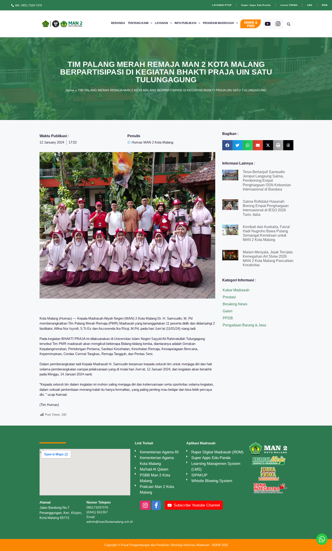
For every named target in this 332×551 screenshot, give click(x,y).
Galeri (227, 311)
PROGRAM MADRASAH (218, 23)
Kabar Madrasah (236, 290)
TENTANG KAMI (138, 23)
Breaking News (235, 304)
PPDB (228, 318)
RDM (324, 5)
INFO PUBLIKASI (185, 23)
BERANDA (118, 23)
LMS (310, 5)
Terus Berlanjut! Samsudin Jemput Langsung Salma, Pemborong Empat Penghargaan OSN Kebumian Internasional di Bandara (267, 180)
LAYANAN (161, 23)
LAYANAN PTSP (222, 5)
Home (70, 90)
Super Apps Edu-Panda (256, 5)
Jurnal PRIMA (289, 5)
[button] (227, 145)
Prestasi (229, 297)
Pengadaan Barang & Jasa (244, 325)
